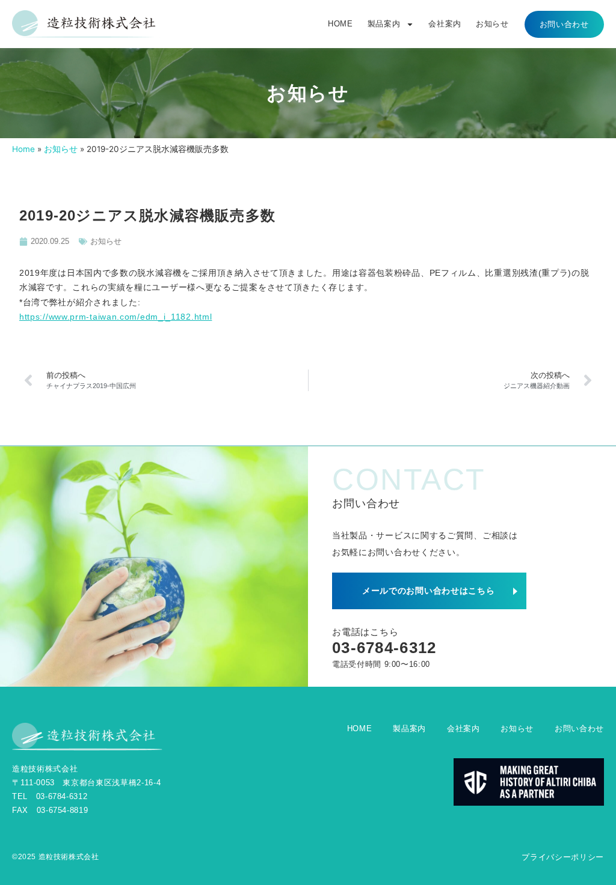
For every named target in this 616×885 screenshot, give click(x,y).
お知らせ (492, 23)
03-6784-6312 (384, 648)
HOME (340, 23)
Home (23, 149)
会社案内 (444, 23)
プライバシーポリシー (563, 857)
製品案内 (384, 23)
